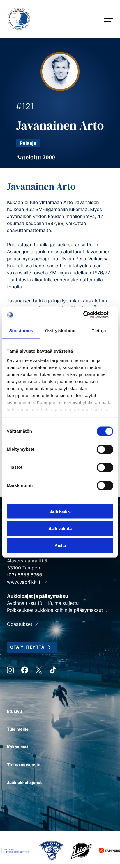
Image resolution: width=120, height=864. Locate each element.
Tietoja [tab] (99, 330)
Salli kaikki (60, 511)
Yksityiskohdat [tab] (59, 330)
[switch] (105, 449)
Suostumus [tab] (21, 330)
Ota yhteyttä (27, 647)
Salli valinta (60, 528)
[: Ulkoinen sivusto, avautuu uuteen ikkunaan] (87, 315)
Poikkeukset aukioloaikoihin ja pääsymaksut (55, 610)
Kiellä (60, 545)
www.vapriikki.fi (24, 582)
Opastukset (19, 624)
